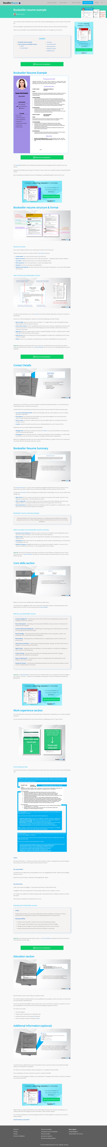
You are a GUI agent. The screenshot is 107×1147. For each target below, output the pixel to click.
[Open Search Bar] (102, 2)
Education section (51, 48)
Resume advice (63, 2)
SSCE (38, 1018)
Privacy (15, 1134)
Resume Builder (39, 347)
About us (15, 1129)
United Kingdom (73, 1131)
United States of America (76, 1134)
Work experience (51, 46)
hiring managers (44, 607)
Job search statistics (46, 1136)
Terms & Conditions (19, 1136)
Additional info (50, 50)
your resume (41, 253)
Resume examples (52, 2)
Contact (97, 2)
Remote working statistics (48, 1138)
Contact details (24, 48)
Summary (49, 42)
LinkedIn (44, 430)
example (18, 165)
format (37, 314)
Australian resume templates (49, 1131)
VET (34, 1016)
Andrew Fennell (20, 14)
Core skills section (51, 44)
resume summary (20, 487)
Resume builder (88, 2)
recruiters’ (23, 492)
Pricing (15, 1131)
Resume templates (76, 2)
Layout (22, 46)
